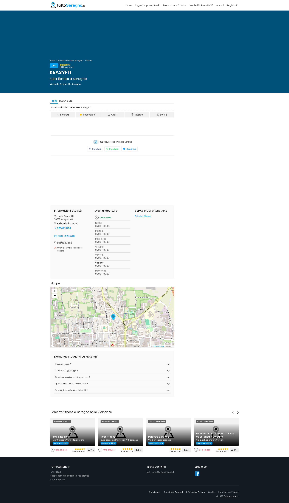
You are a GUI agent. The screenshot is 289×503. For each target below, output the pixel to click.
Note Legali (154, 492)
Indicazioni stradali (67, 223)
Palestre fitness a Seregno (70, 60)
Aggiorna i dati (64, 242)
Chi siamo (55, 472)
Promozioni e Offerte (174, 5)
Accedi (220, 5)
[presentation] (232, 413)
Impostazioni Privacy (228, 492)
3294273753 (64, 228)
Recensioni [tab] (66, 100)
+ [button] (55, 291)
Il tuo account (57, 479)
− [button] (55, 296)
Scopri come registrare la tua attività (69, 475)
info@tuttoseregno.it (163, 472)
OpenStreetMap (158, 346)
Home (129, 5)
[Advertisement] (112, 126)
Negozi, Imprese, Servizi (147, 5)
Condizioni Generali (173, 492)
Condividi (96, 149)
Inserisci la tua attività (201, 5)
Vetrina (88, 60)
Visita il (66, 235)
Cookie (211, 492)
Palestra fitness (143, 216)
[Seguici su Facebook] (197, 473)
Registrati (232, 5)
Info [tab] (54, 100)
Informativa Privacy (195, 492)
